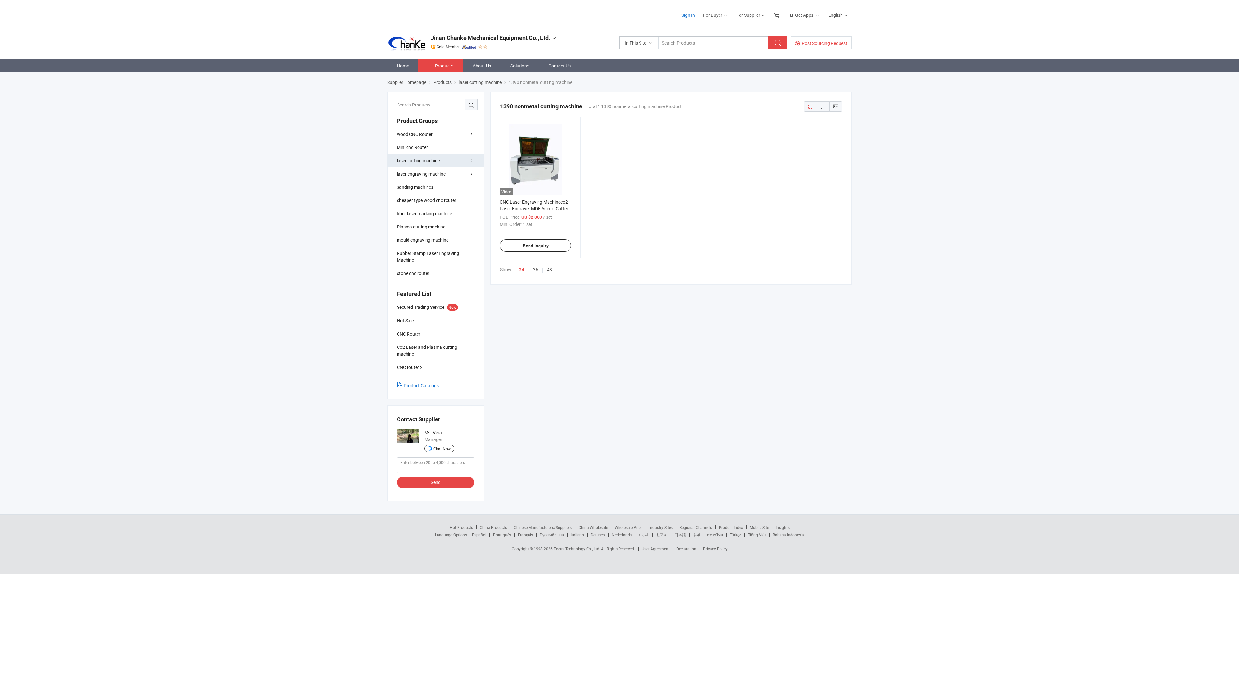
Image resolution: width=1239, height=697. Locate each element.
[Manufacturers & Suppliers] (428, 12)
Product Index (731, 527)
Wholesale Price (628, 527)
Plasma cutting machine (421, 227)
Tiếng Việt (757, 534)
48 (549, 270)
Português (502, 534)
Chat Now (442, 448)
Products (444, 66)
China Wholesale (593, 527)
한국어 (662, 534)
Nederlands (622, 534)
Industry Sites (661, 527)
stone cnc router (413, 273)
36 (535, 270)
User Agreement (656, 548)
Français (525, 534)
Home (403, 66)
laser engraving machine (421, 174)
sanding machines (415, 187)
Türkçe (735, 534)
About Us (482, 66)
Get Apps (804, 15)
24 (521, 269)
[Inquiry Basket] (777, 15)
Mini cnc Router (412, 147)
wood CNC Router (415, 134)
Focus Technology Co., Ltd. (577, 548)
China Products (493, 527)
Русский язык (552, 534)
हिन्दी (696, 534)
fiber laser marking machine (424, 213)
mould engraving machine (422, 240)
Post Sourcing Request (824, 43)
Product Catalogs (421, 385)
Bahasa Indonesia (788, 534)
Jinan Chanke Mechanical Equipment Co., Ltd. (490, 38)
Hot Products (461, 527)
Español (479, 534)
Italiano (577, 534)
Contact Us (560, 66)
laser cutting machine (418, 160)
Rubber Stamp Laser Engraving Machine (428, 256)
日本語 (680, 534)
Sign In (688, 15)
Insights (783, 527)
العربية (644, 534)
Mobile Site (759, 527)
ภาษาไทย (715, 534)
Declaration (686, 548)
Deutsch (598, 534)
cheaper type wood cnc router (426, 200)
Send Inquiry (536, 245)
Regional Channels (696, 527)
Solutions (519, 66)
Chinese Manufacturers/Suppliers (543, 527)
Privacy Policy (715, 548)
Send (436, 482)
